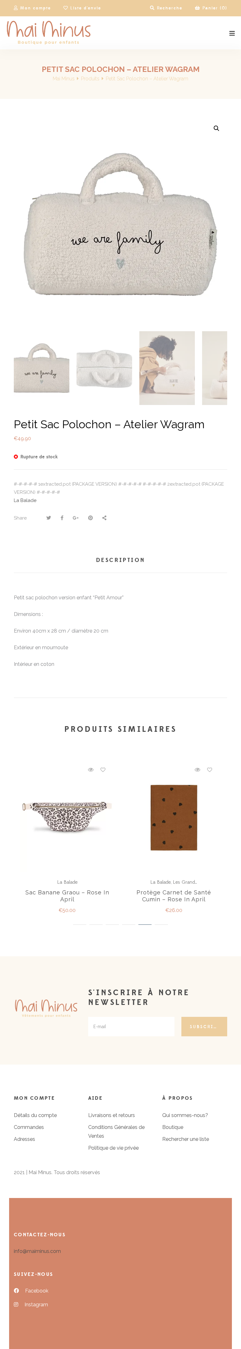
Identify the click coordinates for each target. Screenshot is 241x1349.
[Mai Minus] (48, 32)
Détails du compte (35, 1115)
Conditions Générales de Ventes (116, 1131)
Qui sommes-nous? (185, 1115)
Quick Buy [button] (70, 818)
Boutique (172, 1127)
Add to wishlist (103, 770)
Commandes (29, 1127)
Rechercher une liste (185, 1139)
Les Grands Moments (196, 882)
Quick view (90, 770)
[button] (216, 128)
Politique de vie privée (113, 1148)
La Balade (25, 500)
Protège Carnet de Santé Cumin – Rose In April (174, 896)
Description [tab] (120, 560)
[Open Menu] (232, 32)
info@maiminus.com (37, 1251)
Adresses (24, 1139)
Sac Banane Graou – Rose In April (67, 896)
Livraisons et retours (111, 1115)
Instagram (36, 1305)
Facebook (36, 1291)
